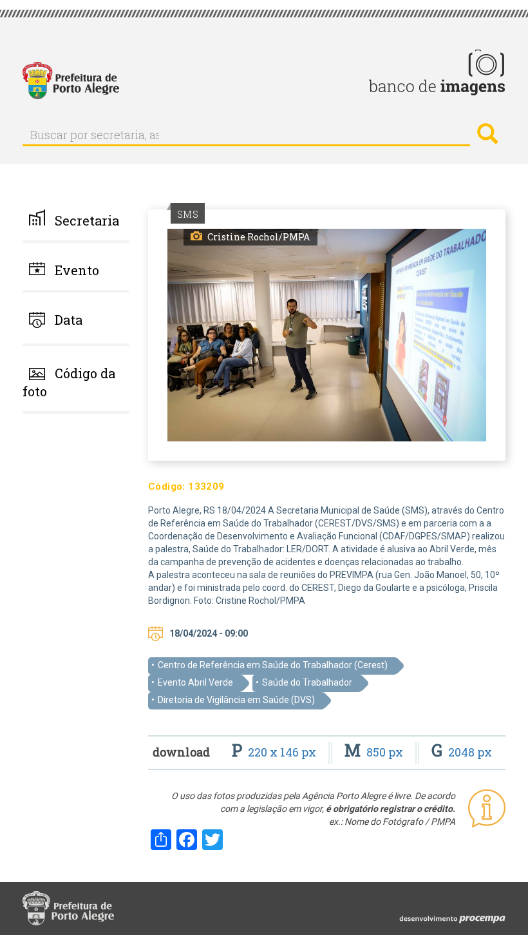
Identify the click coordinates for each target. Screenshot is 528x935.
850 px (375, 752)
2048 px (461, 752)
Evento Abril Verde (195, 682)
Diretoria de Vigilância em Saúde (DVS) (236, 700)
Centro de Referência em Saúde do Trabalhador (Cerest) (273, 665)
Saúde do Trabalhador (307, 682)
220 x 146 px (275, 752)
